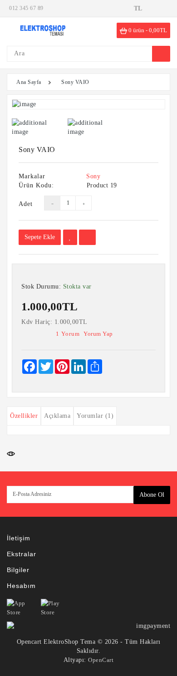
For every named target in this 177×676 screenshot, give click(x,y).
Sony (93, 176)
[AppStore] (23, 608)
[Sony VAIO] (88, 104)
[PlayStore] (57, 608)
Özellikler (24, 415)
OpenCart (100, 659)
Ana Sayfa (28, 82)
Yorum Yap (98, 333)
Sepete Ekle (40, 237)
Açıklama (57, 415)
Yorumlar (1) (95, 415)
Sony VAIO (75, 82)
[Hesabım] (161, 8)
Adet (24, 204)
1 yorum (68, 333)
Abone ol (151, 494)
